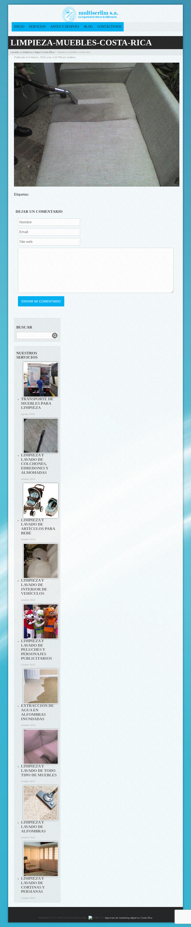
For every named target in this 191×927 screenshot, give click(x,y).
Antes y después (64, 26)
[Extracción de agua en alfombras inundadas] (40, 686)
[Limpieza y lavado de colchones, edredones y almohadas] (40, 435)
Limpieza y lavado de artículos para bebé (38, 526)
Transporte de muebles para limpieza (37, 403)
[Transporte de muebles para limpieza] (40, 379)
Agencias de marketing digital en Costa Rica (128, 918)
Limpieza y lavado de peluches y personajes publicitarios (36, 650)
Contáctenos (109, 26)
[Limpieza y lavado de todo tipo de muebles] (40, 746)
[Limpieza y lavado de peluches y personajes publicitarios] (40, 621)
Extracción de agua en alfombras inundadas (37, 712)
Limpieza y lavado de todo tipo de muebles (39, 770)
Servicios (37, 26)
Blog (88, 26)
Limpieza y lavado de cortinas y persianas (32, 885)
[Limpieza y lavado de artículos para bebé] (40, 500)
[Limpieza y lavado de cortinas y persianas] (40, 859)
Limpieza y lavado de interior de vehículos (34, 587)
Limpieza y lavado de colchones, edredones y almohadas (34, 464)
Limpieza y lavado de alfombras (33, 826)
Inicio (19, 26)
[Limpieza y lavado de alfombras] (40, 802)
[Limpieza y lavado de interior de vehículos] (40, 560)
